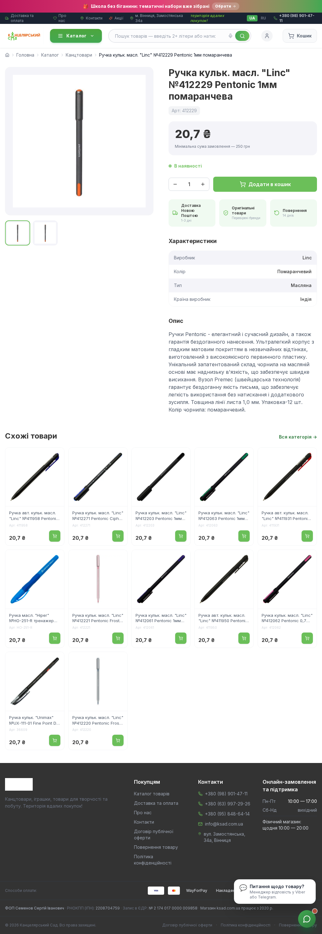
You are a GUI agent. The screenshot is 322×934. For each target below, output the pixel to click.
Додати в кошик (269, 184)
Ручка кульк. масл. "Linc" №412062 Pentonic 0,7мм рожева (287, 619)
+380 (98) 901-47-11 (226, 793)
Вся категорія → (298, 436)
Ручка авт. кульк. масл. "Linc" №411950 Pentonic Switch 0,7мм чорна (223, 619)
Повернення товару (156, 847)
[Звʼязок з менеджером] (307, 919)
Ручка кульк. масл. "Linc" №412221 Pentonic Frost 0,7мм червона (97, 619)
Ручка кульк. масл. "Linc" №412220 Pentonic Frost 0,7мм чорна (97, 721)
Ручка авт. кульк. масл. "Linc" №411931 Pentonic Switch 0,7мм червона (286, 516)
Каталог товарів (151, 793)
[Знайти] (242, 36)
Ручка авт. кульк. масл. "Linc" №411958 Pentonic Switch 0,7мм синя (33, 516)
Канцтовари (79, 55)
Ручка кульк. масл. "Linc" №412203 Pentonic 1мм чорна (161, 516)
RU (263, 18)
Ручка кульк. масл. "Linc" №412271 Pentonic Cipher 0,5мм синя (97, 516)
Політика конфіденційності (245, 925)
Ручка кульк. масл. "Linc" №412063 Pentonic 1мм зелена (223, 516)
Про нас (62, 18)
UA (252, 18)
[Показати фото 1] (17, 233)
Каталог (76, 35)
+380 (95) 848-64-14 (227, 813)
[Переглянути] (55, 456)
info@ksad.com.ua (224, 823)
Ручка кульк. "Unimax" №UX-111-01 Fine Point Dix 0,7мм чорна (34, 721)
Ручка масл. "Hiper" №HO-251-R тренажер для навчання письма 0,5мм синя (31, 619)
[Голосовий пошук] (230, 36)
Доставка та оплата (22, 18)
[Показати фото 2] (45, 233)
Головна (25, 55)
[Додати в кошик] (54, 536)
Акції (119, 18)
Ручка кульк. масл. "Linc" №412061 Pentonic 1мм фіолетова (161, 619)
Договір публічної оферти (187, 925)
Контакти (94, 18)
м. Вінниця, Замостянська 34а (159, 18)
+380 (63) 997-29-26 (227, 803)
